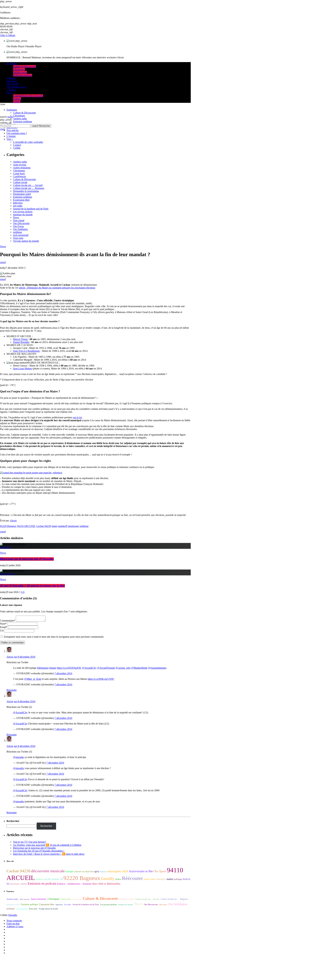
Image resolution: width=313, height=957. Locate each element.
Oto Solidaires (20, 229)
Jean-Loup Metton (22, 368)
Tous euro (18, 238)
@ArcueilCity (89, 667)
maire (54, 526)
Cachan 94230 (43, 526)
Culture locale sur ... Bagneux (174, 899)
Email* (3, 627)
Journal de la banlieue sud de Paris (30, 208)
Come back (19, 173)
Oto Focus (18, 226)
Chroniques (19, 170)
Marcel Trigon (20, 339)
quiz (96, 871)
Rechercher (41, 126)
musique (161, 879)
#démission (43, 667)
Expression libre (21, 199)
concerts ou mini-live (84, 871)
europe (69, 871)
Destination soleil (22, 194)
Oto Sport (159, 871)
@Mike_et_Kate (32, 679)
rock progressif (20, 235)
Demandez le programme (26, 191)
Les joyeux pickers (22, 211)
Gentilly (107, 878)
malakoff (62, 526)
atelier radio (149, 879)
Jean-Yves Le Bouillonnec (26, 351)
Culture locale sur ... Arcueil (147, 899)
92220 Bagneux (8, 526)
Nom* (3, 623)
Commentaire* (7, 620)
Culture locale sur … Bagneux (28, 188)
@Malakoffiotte (139, 667)
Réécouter (132, 878)
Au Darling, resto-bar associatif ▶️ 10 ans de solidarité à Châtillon (47, 845)
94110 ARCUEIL (26, 526)
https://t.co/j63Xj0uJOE (69, 667)
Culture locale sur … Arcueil (28, 185)
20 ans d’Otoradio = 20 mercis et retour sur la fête (32, 585)
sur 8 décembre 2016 (24, 656)
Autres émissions (21, 167)
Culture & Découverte (24, 179)
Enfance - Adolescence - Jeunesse (74, 883)
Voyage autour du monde (26, 241)
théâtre (118, 879)
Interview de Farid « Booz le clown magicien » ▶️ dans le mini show (49, 854)
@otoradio (18, 757)
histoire (103, 871)
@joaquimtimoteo (157, 667)
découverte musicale (48, 871)
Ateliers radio (20, 161)
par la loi (77, 417)
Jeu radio (17, 205)
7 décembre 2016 (63, 673)
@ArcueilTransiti (106, 667)
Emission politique (22, 197)
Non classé (18, 220)
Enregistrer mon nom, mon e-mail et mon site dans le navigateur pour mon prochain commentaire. (54, 636)
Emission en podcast (42, 883)
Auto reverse (19, 164)
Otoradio (12, 915)
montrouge (73, 526)
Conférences (19, 176)
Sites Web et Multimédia (106, 883)
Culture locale (20, 182)
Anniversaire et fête (141, 871)
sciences (39, 879)
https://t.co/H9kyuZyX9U (101, 679)
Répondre (12, 690)
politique (17, 232)
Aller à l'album (7, 35)
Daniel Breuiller (21, 342)
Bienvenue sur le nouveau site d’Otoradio (27, 559)
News (16, 217)
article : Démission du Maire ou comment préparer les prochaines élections (57, 287)
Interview (18, 202)
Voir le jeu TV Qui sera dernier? (29, 841)
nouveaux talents (18, 883)
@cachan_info (122, 667)
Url (1, 630)
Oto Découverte (21, 223)
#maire (52, 667)
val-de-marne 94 (53, 879)
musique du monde (23, 214)
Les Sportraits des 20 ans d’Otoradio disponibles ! (38, 850)
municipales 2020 (117, 871)
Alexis (13, 520)
